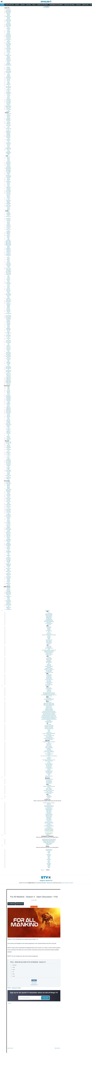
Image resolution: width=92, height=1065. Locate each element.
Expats (8, 500)
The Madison (8, 436)
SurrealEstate (49, 796)
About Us (49, 803)
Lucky (8, 54)
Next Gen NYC (49, 706)
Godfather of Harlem (8, 597)
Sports (49, 865)
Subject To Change (49, 760)
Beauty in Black (8, 236)
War (49, 775)
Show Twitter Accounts (49, 829)
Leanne (8, 282)
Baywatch (49, 660)
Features (47, 798)
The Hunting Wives (8, 357)
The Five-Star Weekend (8, 458)
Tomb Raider (8, 576)
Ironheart (8, 122)
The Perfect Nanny (49, 767)
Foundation (8, 34)
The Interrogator (49, 670)
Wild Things (8, 107)
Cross (8, 497)
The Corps (8, 338)
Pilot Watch (49, 818)
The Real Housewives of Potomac (48, 718)
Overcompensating (8, 530)
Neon (8, 297)
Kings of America (8, 279)
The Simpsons (49, 671)
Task (49, 761)
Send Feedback (49, 828)
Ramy (8, 180)
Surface (8, 83)
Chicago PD (49, 676)
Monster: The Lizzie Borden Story (8, 291)
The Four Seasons (8, 347)
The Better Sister (8, 546)
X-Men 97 (8, 149)
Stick (8, 81)
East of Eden (8, 258)
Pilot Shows (49, 817)
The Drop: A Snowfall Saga (49, 735)
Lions (49, 756)
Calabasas (8, 251)
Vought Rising (8, 580)
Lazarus (8, 518)
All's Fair (8, 156)
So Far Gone (8, 316)
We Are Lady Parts (8, 476)
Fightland (49, 785)
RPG (49, 862)
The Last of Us (49, 765)
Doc (49, 663)
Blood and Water (8, 246)
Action (49, 858)
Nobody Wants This (8, 299)
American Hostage (8, 590)
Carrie (8, 492)
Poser (8, 302)
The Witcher (8, 368)
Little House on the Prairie (8, 284)
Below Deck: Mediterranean (48, 704)
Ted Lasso (8, 84)
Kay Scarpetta (8, 514)
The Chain (49, 762)
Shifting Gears (49, 617)
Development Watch (49, 806)
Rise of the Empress (8, 533)
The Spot (8, 197)
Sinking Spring (8, 75)
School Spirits (8, 414)
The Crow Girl (8, 434)
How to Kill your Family (8, 273)
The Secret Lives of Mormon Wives (8, 195)
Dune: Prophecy (49, 746)
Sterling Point (8, 542)
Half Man (49, 748)
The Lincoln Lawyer (8, 359)
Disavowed (8, 25)
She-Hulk (8, 135)
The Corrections (8, 340)
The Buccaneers (8, 86)
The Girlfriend (8, 555)
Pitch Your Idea (49, 819)
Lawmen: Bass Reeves (8, 405)
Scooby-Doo (8, 315)
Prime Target (8, 71)
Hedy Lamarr (8, 39)
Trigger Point (8, 378)
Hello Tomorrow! (8, 41)
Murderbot (8, 63)
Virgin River (8, 380)
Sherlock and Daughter (48, 652)
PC (49, 853)
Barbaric (8, 233)
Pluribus (8, 68)
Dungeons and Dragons (8, 397)
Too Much (8, 377)
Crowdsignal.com (34, 984)
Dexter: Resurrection (49, 779)
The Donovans (49, 782)
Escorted (8, 499)
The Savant (8, 99)
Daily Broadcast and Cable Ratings (49, 839)
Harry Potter (49, 749)
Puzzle (49, 866)
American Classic (8, 588)
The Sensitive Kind (49, 739)
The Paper (8, 470)
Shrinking (8, 76)
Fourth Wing (8, 504)
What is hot (85, 4)
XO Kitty (8, 383)
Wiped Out (8, 477)
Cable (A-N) (47, 685)
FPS (49, 860)
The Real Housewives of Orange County (49, 717)
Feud (49, 731)
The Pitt (48, 769)
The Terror (49, 691)
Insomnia (8, 400)
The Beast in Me (8, 333)
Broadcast (47, 610)
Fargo (49, 730)
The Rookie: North (48, 623)
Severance (8, 72)
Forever (8, 261)
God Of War (8, 506)
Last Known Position (8, 517)
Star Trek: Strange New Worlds (8, 424)
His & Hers (8, 268)
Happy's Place (49, 677)
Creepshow (49, 687)
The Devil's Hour (8, 553)
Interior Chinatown (8, 166)
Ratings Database (48, 843)
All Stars (8, 481)
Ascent (8, 390)
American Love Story (49, 727)
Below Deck (49, 702)
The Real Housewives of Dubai (49, 713)
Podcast (48, 820)
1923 (8, 386)
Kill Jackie (8, 515)
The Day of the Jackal (8, 463)
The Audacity (48, 690)
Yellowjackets (49, 783)
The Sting (8, 100)
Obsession (8, 528)
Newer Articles (10, 1048)
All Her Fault (8, 441)
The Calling (8, 461)
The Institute (8, 605)
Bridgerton (8, 248)
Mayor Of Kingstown (8, 408)
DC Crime (49, 744)
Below (8, 237)
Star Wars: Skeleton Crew (8, 137)
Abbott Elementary (48, 614)
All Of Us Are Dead (8, 220)
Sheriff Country (49, 642)
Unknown (8, 578)
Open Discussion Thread (49, 805)
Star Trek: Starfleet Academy (8, 421)
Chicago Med (49, 675)
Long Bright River (8, 448)
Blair (49, 742)
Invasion (8, 47)
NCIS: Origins (49, 640)
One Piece (8, 300)
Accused (49, 657)
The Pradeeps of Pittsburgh (8, 564)
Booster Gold (48, 743)
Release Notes (49, 824)
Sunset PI (49, 683)
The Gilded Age (49, 764)
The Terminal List (8, 568)
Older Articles (57, 1048)
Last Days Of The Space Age (8, 124)
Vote (34, 980)
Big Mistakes (8, 239)
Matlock (48, 637)
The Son (49, 770)
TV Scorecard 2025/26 (48, 831)
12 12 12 (8, 8)
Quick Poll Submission (48, 822)
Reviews (49, 826)
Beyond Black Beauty (8, 486)
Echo (8, 121)
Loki (8, 126)
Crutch (8, 394)
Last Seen (8, 52)
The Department (49, 781)
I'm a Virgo (8, 508)
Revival (48, 795)
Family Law (49, 647)
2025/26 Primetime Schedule (49, 802)
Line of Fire (49, 680)
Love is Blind (8, 287)
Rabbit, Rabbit (8, 306)
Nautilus (49, 689)
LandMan (8, 403)
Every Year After (8, 502)
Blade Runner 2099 (8, 489)
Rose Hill (8, 535)
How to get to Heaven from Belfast (8, 270)
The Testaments (8, 199)
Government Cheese (8, 37)
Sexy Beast (8, 412)
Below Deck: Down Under (49, 703)
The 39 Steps (8, 331)
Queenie (8, 179)
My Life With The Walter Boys (8, 295)
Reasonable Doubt (8, 182)
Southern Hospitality (49, 709)
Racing (49, 861)
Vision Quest (8, 146)
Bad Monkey (8, 11)
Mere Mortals (8, 62)
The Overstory (8, 366)
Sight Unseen (49, 653)
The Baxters (8, 544)
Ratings (48, 823)
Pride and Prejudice (8, 304)
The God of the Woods (8, 354)
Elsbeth (48, 629)
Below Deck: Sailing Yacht (49, 705)
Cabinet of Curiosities (8, 250)
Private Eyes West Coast (49, 651)
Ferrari (8, 30)
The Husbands (8, 91)
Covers (8, 253)
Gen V (8, 505)
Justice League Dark (49, 753)
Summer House (49, 707)
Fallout (8, 503)
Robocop (8, 534)
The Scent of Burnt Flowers (49, 738)
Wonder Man (8, 148)
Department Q (8, 256)
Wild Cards (49, 655)
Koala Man (8, 167)
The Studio (8, 101)
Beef (8, 234)
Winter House (49, 722)
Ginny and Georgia (8, 265)
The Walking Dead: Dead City (49, 693)
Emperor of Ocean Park (8, 594)
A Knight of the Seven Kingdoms (49, 741)
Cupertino (49, 627)
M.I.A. (8, 451)
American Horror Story (49, 726)
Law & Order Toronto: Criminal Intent (49, 650)
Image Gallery (49, 811)
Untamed (8, 379)
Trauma (8, 437)
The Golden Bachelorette (49, 621)
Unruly (49, 774)
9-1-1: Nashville (49, 613)
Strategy (49, 864)
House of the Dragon (49, 750)
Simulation (49, 863)
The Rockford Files (49, 684)
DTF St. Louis (49, 745)
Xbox (49, 857)
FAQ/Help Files (49, 809)
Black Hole (8, 242)
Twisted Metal (8, 474)
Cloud (49, 851)
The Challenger (8, 550)
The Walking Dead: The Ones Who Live (49, 694)
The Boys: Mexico (8, 548)
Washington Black (8, 204)
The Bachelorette (49, 619)
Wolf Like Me (8, 479)
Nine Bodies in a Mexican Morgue (8, 601)
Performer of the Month (56, 4)
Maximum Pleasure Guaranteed (8, 59)
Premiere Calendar (49, 821)
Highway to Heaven (49, 666)
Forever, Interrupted (8, 263)
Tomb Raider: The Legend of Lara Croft (8, 374)
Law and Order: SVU (49, 679)
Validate (48, 869)
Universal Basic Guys (49, 672)
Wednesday (8, 381)
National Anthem (49, 688)
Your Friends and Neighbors (8, 110)
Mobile (49, 852)
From (8, 595)
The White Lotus (49, 772)
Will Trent (49, 624)
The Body (8, 335)
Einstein (48, 628)
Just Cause (8, 512)
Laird (8, 401)
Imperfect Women (8, 46)
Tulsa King (8, 438)
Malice (8, 521)
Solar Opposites (8, 186)
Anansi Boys (8, 483)
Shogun (8, 209)
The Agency (49, 780)
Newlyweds (49, 681)
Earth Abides (8, 592)
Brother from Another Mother (8, 17)
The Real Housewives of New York (49, 716)
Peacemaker (48, 757)
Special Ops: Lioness (8, 418)
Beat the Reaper (8, 14)
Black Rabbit (8, 244)
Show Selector (9, 4)
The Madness (8, 361)
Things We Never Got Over (8, 574)
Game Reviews (49, 850)
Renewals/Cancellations (49, 825)
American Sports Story (49, 728)
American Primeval (8, 225)
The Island (8, 190)
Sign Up (42, 869)
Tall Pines (8, 329)
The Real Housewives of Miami (49, 714)
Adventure (49, 859)
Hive (8, 507)
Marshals (49, 636)
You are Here (48, 793)
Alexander (8, 218)
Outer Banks (8, 301)
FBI (49, 631)
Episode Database (49, 808)
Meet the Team (49, 815)
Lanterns (49, 754)
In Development (49, 813)
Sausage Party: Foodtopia (8, 538)
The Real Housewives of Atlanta (49, 711)
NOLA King (8, 410)
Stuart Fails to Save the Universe (49, 759)
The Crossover (8, 142)
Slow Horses (8, 77)
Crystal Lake (8, 443)
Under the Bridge (8, 202)
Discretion (8, 395)
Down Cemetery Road (8, 28)
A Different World (8, 215)
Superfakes (8, 452)
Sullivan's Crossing (49, 654)
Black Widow (8, 158)
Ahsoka (8, 118)
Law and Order (49, 678)
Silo (8, 73)
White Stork (8, 382)
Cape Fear (8, 19)
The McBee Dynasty (49, 710)
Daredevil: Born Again (8, 120)
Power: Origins (49, 789)
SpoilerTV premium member (67, 882)
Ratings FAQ (48, 844)
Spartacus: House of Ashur (49, 790)
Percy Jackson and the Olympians (8, 129)
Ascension (8, 10)
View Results (34, 982)
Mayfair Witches (49, 700)
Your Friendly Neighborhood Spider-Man (8, 152)
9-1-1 (49, 612)
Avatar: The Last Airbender (8, 230)
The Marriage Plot (48, 737)
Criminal (8, 496)
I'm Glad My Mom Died (8, 44)
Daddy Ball (8, 254)
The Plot (8, 192)
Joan (49, 649)
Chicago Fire (48, 674)
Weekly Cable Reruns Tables (49, 841)
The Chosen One (8, 337)
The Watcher (8, 367)
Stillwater (8, 543)
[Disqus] (33, 1028)
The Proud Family (8, 144)
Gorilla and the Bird (49, 747)
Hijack (8, 42)
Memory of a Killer (48, 668)
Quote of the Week (69, 4)
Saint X (8, 184)
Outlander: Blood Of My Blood (49, 786)
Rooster (48, 758)
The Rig (8, 566)
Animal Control (49, 659)
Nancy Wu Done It (8, 526)
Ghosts (49, 635)
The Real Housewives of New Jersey (49, 715)
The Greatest (8, 557)
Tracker (48, 643)
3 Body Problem (8, 212)
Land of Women (8, 50)
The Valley (49, 720)
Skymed (8, 416)
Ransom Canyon (8, 309)
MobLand (8, 409)
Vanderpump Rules (49, 721)
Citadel (8, 493)
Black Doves (8, 241)
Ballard (8, 484)
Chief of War (8, 20)
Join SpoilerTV (46, 7)
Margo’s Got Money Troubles (8, 56)
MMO (49, 867)
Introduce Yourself (48, 814)
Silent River (8, 540)
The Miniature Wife (8, 467)
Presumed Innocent (8, 70)
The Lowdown (49, 736)
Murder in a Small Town (48, 669)
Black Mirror (8, 243)
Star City (8, 80)
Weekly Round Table (49, 833)
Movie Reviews (49, 816)
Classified (8, 494)
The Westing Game (49, 771)
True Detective (49, 773)
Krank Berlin (8, 48)
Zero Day (8, 384)
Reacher (8, 531)
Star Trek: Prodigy (8, 322)
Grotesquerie (48, 732)
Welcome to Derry (48, 776)
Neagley (8, 527)
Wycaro (8, 108)
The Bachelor (49, 618)
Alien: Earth (8, 205)
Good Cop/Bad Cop (49, 648)
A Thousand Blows (8, 114)
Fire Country (49, 633)
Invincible (8, 511)
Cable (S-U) (47, 777)
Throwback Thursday (49, 830)
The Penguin (48, 766)
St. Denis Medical (48, 682)
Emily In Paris (8, 260)
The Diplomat (8, 345)
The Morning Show (8, 94)
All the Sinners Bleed (8, 222)
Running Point (8, 312)
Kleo (8, 281)
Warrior (8, 439)
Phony (8, 178)
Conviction (8, 162)
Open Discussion (19, 903)
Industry (48, 752)
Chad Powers (8, 161)
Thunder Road (49, 695)
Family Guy (49, 664)
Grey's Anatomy (49, 615)
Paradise (8, 177)
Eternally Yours (49, 630)
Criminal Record (8, 22)
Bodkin (8, 247)
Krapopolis (49, 667)
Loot (8, 53)
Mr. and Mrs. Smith (8, 523)
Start (2, 4)
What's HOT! (49, 834)
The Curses (8, 341)
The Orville (8, 191)
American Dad (49, 658)
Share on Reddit (34, 906)
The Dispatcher (8, 89)
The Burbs (8, 460)
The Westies (8, 609)
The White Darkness (8, 103)
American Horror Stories (8, 207)
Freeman (8, 445)
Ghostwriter (8, 35)
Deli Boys (8, 163)
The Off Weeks (8, 98)
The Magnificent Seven (8, 607)
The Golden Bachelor (49, 620)
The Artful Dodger (8, 189)
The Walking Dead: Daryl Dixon (49, 692)
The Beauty (49, 734)
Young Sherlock (8, 585)
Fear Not (8, 398)
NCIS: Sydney (49, 641)
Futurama (8, 164)
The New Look (8, 96)
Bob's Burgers (49, 662)
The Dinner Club (8, 343)
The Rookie (49, 622)
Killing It (8, 446)
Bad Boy (8, 232)
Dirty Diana (8, 498)
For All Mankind (8, 33)
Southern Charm (49, 708)
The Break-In (8, 455)
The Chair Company (49, 763)
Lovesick (8, 288)
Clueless (8, 391)
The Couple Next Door (48, 792)
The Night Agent (8, 363)
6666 (8, 389)
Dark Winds (49, 698)
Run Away (8, 310)
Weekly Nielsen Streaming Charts (48, 840)
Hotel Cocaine (8, 599)
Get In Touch (46, 6)
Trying (8, 104)
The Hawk (8, 355)
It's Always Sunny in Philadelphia (48, 733)
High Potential (49, 616)
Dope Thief (8, 26)
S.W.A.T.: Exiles (49, 791)
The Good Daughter (8, 465)
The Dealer (8, 87)
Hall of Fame (48, 810)
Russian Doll (8, 313)
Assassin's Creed (8, 228)
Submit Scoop (49, 832)
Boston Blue (49, 626)
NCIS (49, 638)
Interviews (49, 812)
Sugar (8, 82)
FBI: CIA (48, 632)
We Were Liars (8, 582)
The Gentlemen (8, 352)
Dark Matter (8, 24)
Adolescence (8, 217)
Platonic (8, 67)
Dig (8, 444)
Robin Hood (8, 604)
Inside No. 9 (8, 510)
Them (8, 569)
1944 (8, 387)
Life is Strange (8, 520)
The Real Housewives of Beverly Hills (49, 712)
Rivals (8, 183)
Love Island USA (8, 450)
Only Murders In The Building (8, 175)
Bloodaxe (8, 490)
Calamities (8, 491)
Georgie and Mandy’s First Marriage (49, 634)
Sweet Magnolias (8, 328)
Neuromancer (8, 65)
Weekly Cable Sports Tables (48, 842)
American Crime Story (49, 725)
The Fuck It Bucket (8, 349)
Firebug (8, 31)
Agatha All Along (8, 116)
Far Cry (48, 729)
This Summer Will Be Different (8, 370)
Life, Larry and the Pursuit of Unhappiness (49, 755)
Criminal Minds (8, 393)
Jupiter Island (8, 277)
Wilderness (8, 583)
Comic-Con (49, 804)
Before (8, 15)
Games (47, 845)
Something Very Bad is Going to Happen (8, 319)
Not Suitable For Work (8, 171)
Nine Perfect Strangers (8, 169)
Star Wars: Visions (8, 140)
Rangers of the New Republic (8, 133)
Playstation (49, 854)
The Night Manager (8, 561)
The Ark (48, 797)
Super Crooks (8, 326)
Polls (33, 4)
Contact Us (49, 807)
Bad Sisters (8, 12)
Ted (8, 453)
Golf (8, 267)
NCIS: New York (49, 639)
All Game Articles (49, 849)
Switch (49, 856)
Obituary (8, 173)
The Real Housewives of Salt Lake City (48, 719)
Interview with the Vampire (49, 699)
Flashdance (8, 399)
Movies (17, 4)
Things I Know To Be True (8, 571)
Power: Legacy (49, 788)
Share (9, 1003)
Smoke (8, 79)
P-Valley (49, 787)
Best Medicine (49, 661)
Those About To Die (8, 472)
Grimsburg (49, 665)
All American (48, 646)
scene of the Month (42, 4)
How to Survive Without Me (49, 751)
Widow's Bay (8, 106)
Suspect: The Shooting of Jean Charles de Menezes (8, 429)
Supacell (8, 324)
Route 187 (8, 411)
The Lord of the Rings (8, 559)
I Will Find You (8, 275)
